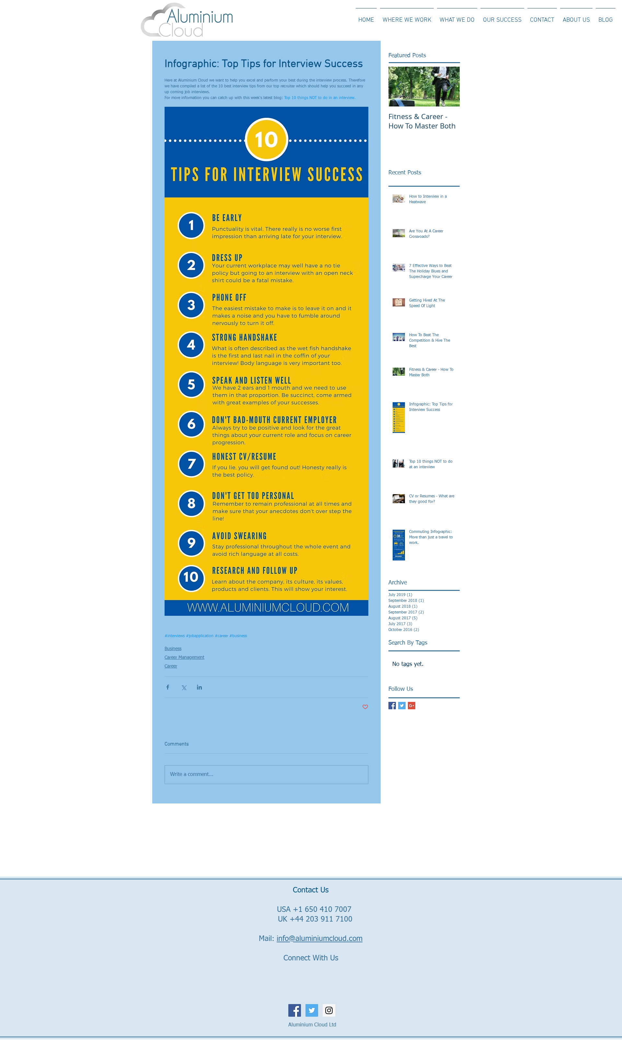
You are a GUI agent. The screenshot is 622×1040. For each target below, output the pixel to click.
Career (171, 666)
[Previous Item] (399, 87)
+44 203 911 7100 (321, 919)
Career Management (184, 657)
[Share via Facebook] (168, 687)
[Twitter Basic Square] (402, 705)
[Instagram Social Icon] (329, 1010)
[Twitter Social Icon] (311, 1010)
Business (173, 649)
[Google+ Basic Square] (411, 705)
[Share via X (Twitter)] (183, 687)
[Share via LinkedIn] (199, 687)
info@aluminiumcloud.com (320, 939)
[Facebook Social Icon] (294, 1010)
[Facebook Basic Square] (392, 705)
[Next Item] (449, 87)
